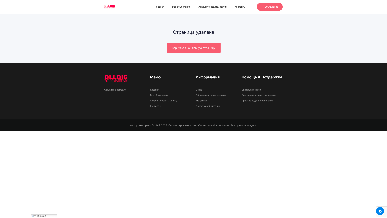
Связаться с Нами (251, 89)
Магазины (201, 100)
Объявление (271, 6)
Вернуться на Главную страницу (193, 48)
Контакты (240, 6)
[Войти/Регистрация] (253, 6)
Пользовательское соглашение (259, 95)
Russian (41, 216)
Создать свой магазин (208, 106)
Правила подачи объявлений (257, 100)
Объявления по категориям (211, 95)
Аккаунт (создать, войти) (212, 6)
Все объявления (181, 6)
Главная (159, 6)
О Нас (199, 89)
